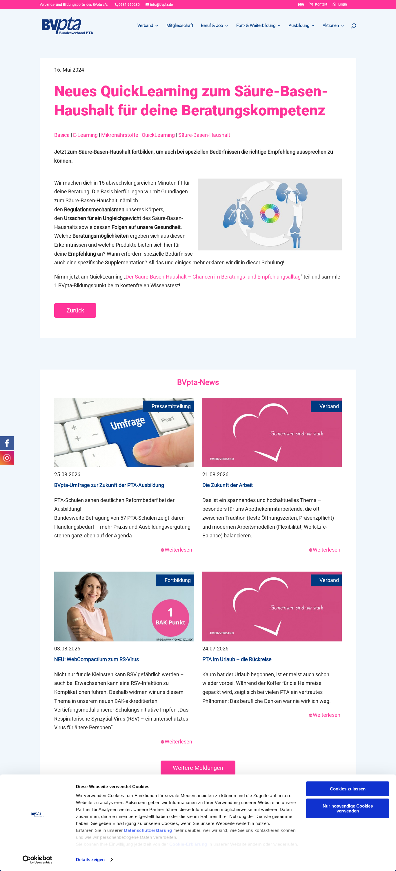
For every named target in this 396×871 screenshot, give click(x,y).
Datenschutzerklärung (148, 830)
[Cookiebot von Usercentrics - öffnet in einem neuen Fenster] (37, 859)
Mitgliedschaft (179, 25)
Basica (62, 135)
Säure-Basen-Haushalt (204, 135)
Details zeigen (90, 859)
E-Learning (85, 135)
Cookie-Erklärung (188, 844)
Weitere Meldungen (198, 767)
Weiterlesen (178, 550)
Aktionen (331, 25)
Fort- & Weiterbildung (255, 25)
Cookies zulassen (348, 788)
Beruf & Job (212, 25)
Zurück (75, 310)
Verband (145, 25)
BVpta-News (198, 382)
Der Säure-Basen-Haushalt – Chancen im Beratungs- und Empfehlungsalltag (213, 277)
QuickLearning (158, 135)
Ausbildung (299, 25)
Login (342, 4)
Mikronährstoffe (119, 135)
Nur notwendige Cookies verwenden (348, 808)
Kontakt (321, 4)
